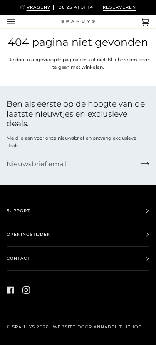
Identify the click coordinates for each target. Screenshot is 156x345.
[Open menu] (19, 21)
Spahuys (23, 327)
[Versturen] (138, 163)
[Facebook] (10, 290)
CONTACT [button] (18, 258)
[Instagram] (26, 290)
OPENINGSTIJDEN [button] (29, 234)
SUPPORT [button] (18, 210)
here (123, 59)
